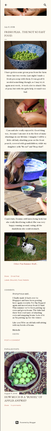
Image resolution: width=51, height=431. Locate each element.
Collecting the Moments (21, 9)
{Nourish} (13, 280)
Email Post (15, 276)
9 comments (16, 405)
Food (20, 280)
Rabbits (26, 280)
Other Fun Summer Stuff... (25, 264)
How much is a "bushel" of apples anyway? (23, 398)
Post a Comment (12, 340)
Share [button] (6, 276)
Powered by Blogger (28, 422)
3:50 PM (16, 334)
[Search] (45, 4)
